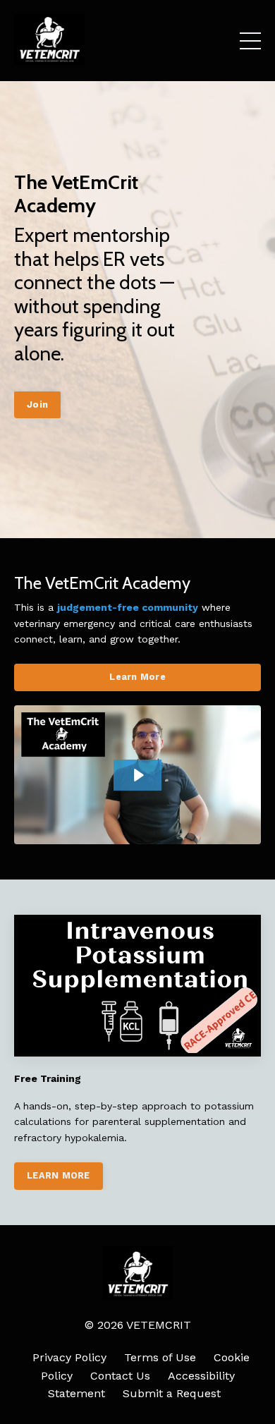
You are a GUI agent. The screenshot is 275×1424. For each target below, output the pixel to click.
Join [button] (37, 404)
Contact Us (120, 1375)
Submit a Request (172, 1393)
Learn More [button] (137, 676)
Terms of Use (160, 1357)
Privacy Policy (69, 1357)
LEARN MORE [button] (58, 1175)
